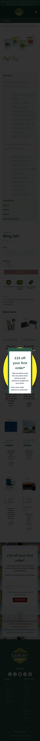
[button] (34, 350)
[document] (20, 370)
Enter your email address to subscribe (19, 388)
